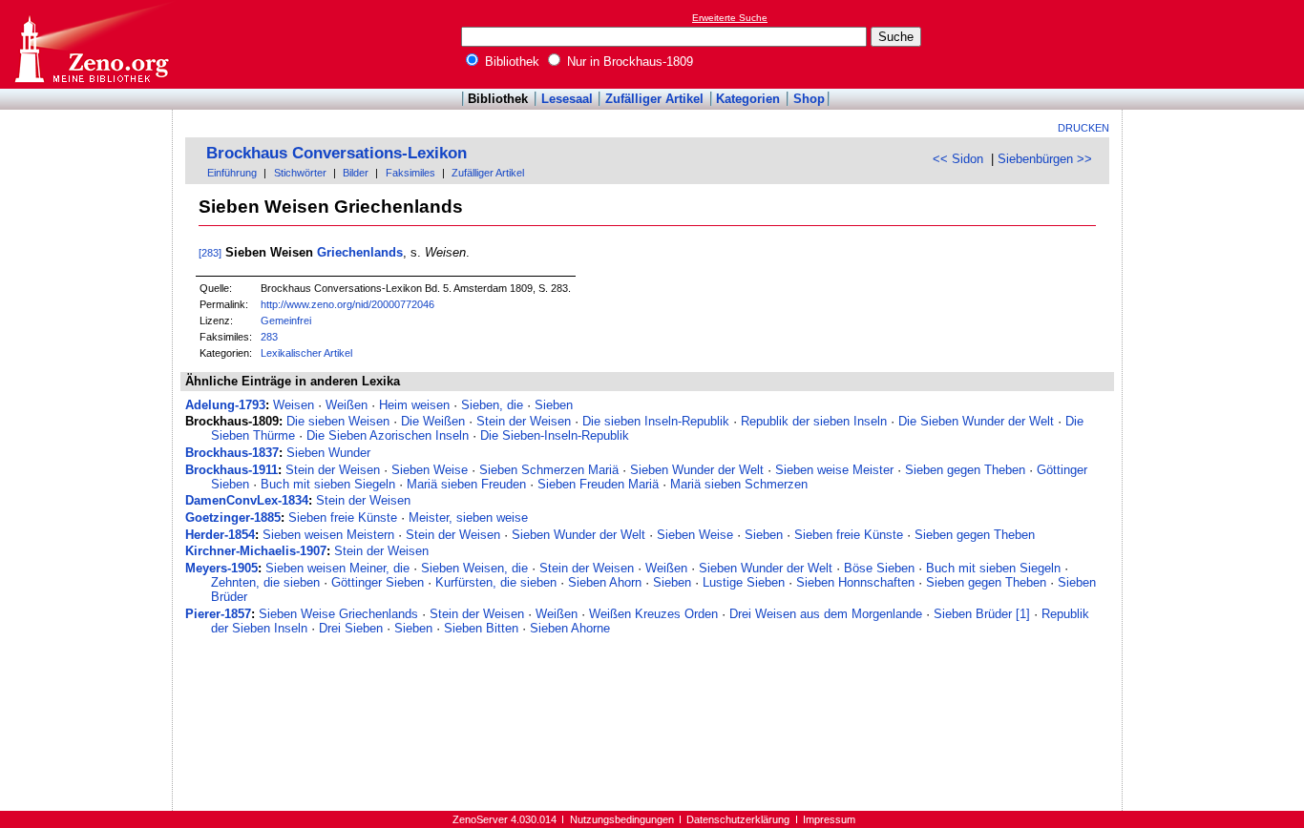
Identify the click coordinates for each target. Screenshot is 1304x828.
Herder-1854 (220, 535)
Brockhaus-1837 (232, 452)
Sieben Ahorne (570, 628)
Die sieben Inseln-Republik (655, 421)
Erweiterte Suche (730, 17)
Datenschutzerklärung (737, 819)
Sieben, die (492, 405)
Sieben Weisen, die (474, 568)
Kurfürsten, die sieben (496, 582)
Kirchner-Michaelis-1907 (255, 551)
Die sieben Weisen (337, 421)
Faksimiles (410, 172)
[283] (210, 253)
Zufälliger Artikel (654, 99)
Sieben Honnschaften (855, 582)
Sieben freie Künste (342, 517)
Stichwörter (300, 172)
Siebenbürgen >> (1045, 159)
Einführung (232, 172)
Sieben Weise (429, 470)
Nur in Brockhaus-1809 (628, 61)
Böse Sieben (879, 568)
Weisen (293, 405)
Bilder (355, 172)
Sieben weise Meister (834, 470)
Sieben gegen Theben (965, 470)
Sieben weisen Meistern (328, 535)
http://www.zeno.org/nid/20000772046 (347, 304)
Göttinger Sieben (377, 582)
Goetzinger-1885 (233, 517)
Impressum (829, 819)
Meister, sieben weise (468, 517)
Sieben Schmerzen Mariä (549, 470)
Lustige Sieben (744, 582)
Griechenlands (360, 252)
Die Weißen (433, 421)
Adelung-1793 (225, 405)
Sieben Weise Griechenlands (338, 614)
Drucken (1083, 128)
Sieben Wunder (328, 452)
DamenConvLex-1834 (246, 500)
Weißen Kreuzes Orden (653, 614)
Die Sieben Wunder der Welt (976, 421)
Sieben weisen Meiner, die (337, 568)
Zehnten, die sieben (265, 582)
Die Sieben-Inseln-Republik (554, 435)
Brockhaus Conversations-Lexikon (336, 153)
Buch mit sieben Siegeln (328, 484)
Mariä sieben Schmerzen (739, 484)
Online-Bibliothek (90, 44)
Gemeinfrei (286, 320)
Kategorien (748, 99)
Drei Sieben (351, 628)
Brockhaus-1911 (231, 470)
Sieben (554, 405)
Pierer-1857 (218, 614)
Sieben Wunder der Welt (697, 470)
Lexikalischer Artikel (306, 353)
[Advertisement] (1216, 44)
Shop (809, 99)
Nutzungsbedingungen (622, 819)
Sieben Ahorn (604, 582)
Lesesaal (567, 99)
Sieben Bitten (481, 628)
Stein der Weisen (523, 421)
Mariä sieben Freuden (466, 484)
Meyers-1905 (221, 568)
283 (269, 336)
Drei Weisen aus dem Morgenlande (825, 614)
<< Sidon (958, 159)
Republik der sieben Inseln (814, 421)
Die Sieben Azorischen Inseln (387, 435)
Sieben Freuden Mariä (598, 484)
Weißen (347, 405)
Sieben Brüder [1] (982, 614)
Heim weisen (414, 405)
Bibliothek (510, 61)
